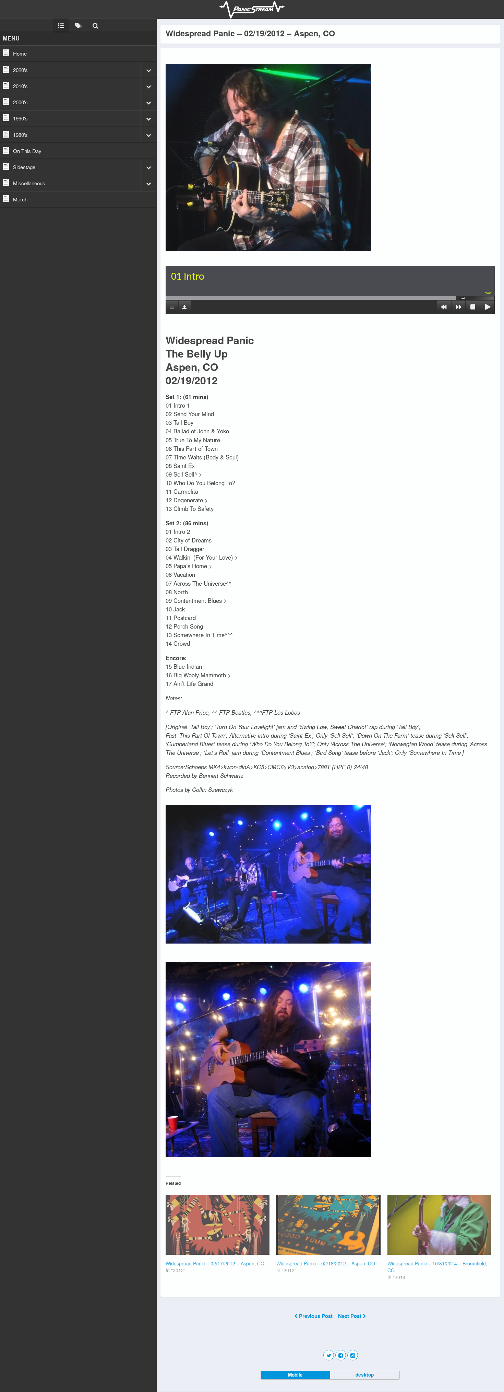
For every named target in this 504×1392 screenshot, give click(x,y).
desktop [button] (365, 1374)
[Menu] (61, 25)
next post (350, 1316)
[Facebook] (340, 1355)
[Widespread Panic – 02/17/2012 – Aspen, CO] (217, 1224)
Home (20, 53)
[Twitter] (328, 1355)
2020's (20, 69)
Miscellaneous (29, 183)
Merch (20, 199)
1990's (20, 118)
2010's (20, 86)
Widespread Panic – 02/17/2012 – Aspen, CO (215, 1263)
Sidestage (24, 167)
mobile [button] (295, 1374)
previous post (316, 1316)
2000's (20, 102)
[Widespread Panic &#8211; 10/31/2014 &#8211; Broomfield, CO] (439, 1224)
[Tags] (78, 25)
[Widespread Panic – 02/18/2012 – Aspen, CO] (328, 1224)
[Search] (95, 25)
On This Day (27, 150)
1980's (20, 134)
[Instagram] (352, 1355)
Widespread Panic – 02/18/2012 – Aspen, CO (325, 1263)
